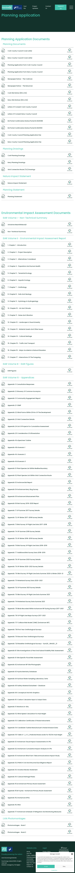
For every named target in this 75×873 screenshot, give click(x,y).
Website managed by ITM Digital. (10, 865)
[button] (72, 854)
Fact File (25, 7)
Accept (46, 866)
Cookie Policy (54, 870)
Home (28, 851)
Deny (64, 866)
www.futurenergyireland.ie (9, 858)
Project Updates (35, 7)
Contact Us (48, 7)
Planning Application (32, 857)
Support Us (61, 7)
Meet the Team (31, 863)
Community (30, 859)
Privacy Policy (47, 851)
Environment (30, 861)
